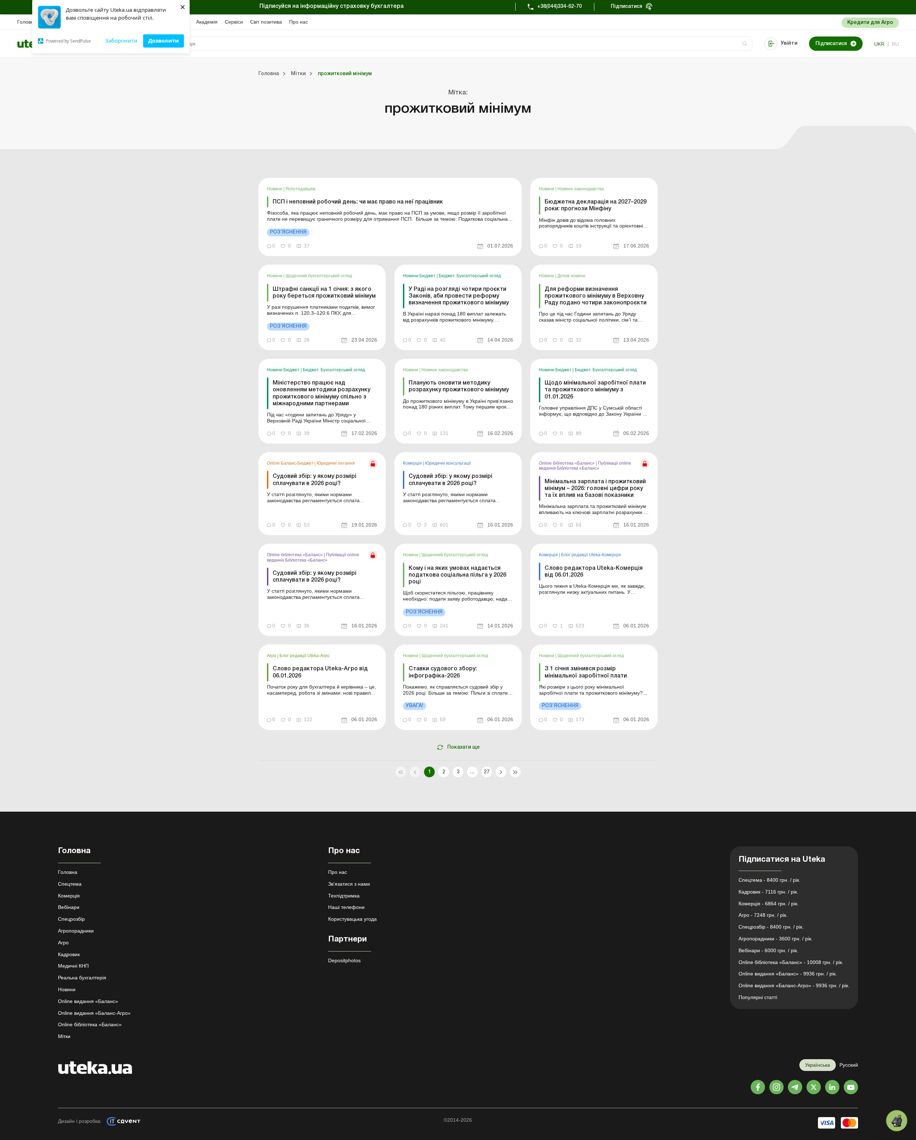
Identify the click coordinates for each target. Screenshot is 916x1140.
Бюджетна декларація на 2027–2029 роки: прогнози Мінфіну (596, 205)
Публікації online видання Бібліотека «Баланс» (585, 466)
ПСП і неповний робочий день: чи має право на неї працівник (358, 202)
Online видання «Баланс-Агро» (94, 1013)
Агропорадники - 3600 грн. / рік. (776, 938)
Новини (275, 188)
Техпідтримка (344, 896)
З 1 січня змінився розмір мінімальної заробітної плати (586, 672)
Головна (26, 22)
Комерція (413, 463)
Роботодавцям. (301, 188)
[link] (390, 217)
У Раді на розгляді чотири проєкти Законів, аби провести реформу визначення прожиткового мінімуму (459, 296)
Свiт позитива (266, 22)
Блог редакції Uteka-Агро (304, 655)
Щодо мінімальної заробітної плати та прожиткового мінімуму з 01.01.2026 (595, 390)
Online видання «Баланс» (88, 1001)
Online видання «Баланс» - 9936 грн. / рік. (788, 974)
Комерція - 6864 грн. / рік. (769, 903)
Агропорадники (76, 931)
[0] (896, 1120)
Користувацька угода (352, 919)
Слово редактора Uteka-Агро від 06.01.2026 (320, 672)
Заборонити (121, 40)
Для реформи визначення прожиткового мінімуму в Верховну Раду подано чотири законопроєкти (596, 296)
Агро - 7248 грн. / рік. (763, 915)
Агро (272, 655)
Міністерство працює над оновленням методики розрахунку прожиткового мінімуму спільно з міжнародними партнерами (321, 393)
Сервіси (234, 22)
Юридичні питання (336, 463)
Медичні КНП (73, 966)
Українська (817, 1065)
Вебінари (68, 907)
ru (895, 44)
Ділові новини (571, 275)
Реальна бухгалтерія (82, 977)
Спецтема (70, 884)
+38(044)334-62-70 (559, 6)
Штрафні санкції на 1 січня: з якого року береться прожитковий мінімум (324, 293)
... (472, 772)
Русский (848, 1065)
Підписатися (626, 6)
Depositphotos (344, 960)
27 (487, 772)
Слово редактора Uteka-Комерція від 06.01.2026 (594, 572)
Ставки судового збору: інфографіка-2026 (443, 672)
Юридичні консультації (448, 463)
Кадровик (69, 954)
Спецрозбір (71, 919)
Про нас (298, 22)
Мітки (64, 1036)
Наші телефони (346, 907)
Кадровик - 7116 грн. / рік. (768, 892)
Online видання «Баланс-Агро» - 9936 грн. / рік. (794, 985)
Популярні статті (758, 997)
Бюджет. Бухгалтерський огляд (470, 275)
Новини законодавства (580, 188)
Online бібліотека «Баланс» (567, 463)
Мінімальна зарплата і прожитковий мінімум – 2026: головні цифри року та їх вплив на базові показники (595, 488)
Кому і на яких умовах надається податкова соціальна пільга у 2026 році (457, 575)
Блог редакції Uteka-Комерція (591, 554)
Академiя (207, 22)
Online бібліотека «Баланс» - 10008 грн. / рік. (791, 962)
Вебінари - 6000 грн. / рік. (768, 950)
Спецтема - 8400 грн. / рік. (769, 880)
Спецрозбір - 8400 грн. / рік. (771, 927)
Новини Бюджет (420, 275)
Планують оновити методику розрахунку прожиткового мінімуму (459, 386)
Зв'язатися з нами (349, 884)
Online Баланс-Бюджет (291, 463)
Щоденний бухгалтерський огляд (319, 275)
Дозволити (163, 40)
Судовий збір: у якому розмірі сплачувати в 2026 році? (314, 480)
